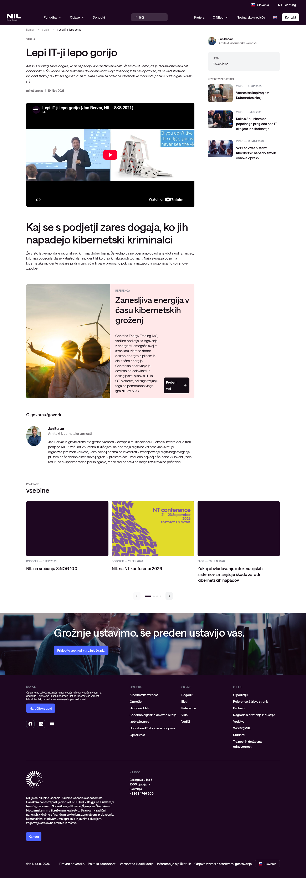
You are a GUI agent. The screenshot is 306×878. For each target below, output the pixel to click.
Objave (186, 687)
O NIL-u (218, 17)
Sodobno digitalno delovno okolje (153, 715)
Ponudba (136, 687)
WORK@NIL (242, 728)
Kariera (199, 17)
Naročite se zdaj (41, 708)
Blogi (184, 701)
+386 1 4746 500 (142, 793)
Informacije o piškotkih (174, 864)
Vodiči (185, 721)
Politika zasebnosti (102, 864)
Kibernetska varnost (144, 695)
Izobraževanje (139, 721)
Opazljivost (137, 735)
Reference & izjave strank (250, 701)
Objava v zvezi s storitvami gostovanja (223, 864)
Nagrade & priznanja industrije (254, 715)
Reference (188, 708)
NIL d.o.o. (135, 772)
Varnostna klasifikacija (137, 864)
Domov (30, 29)
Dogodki (187, 695)
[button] (169, 596)
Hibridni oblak (139, 708)
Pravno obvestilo (72, 864)
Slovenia (263, 5)
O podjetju (240, 695)
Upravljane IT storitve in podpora (152, 728)
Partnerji (239, 708)
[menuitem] (153, 694)
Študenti (239, 735)
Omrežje (136, 701)
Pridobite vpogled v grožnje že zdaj (81, 650)
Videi (47, 29)
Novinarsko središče (251, 17)
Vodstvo (239, 721)
